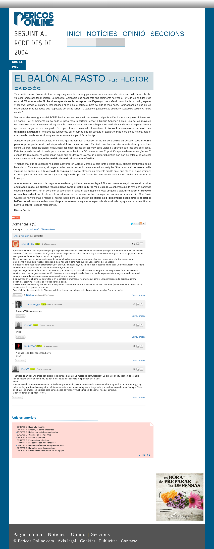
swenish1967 (27, 244)
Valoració (34, 229)
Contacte (129, 540)
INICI (74, 33)
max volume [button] (90, 42)
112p (37, 244)
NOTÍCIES (102, 33)
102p (44, 304)
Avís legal (67, 540)
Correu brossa (138, 295)
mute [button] (78, 42)
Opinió (78, 534)
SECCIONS (167, 33)
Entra (16, 236)
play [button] (71, 42)
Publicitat (108, 540)
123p (39, 346)
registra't (25, 236)
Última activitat (48, 229)
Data (26, 229)
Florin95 (28, 325)
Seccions (100, 534)
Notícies (56, 534)
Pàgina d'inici (27, 534)
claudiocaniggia (32, 304)
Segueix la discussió (142, 223)
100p (35, 325)
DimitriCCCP (30, 346)
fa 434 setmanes (49, 244)
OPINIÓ (134, 33)
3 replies (30, 295)
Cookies (87, 540)
